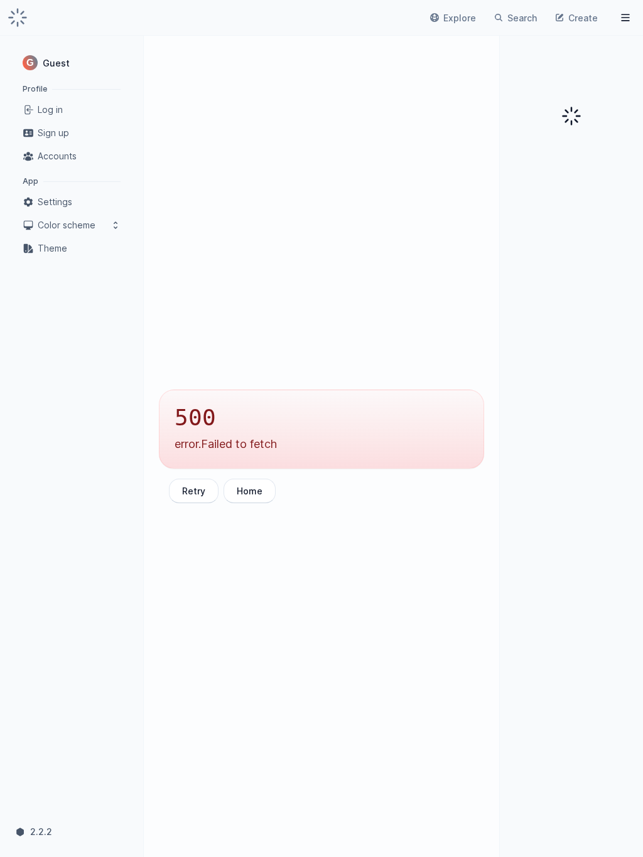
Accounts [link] (57, 156)
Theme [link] (52, 248)
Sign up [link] (53, 132)
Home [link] (249, 491)
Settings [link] (55, 201)
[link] (17, 18)
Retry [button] (193, 491)
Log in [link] (50, 109)
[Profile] (625, 17)
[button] (71, 62)
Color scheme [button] (66, 225)
